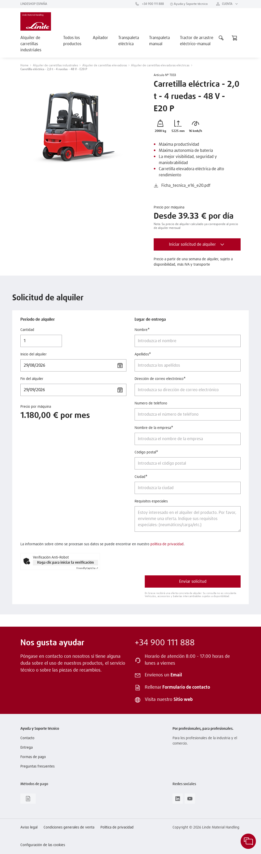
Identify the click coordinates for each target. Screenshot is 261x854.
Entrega (26, 747)
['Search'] (221, 38)
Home (24, 65)
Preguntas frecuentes (37, 766)
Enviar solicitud (192, 581)
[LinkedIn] (178, 800)
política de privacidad (167, 544)
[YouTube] (190, 800)
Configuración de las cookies (42, 845)
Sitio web (183, 699)
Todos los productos (72, 41)
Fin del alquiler (31, 379)
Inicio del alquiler (33, 354)
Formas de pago (33, 757)
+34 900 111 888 (152, 4)
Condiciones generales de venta (69, 827)
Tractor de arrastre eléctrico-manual (196, 41)
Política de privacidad (117, 827)
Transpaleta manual (159, 41)
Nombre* (142, 330)
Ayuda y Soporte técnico (190, 4)
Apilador (100, 38)
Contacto (27, 738)
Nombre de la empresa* (154, 428)
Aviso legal (28, 827)
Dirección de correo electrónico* (160, 379)
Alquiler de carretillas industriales (30, 44)
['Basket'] (234, 38)
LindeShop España (33, 4)
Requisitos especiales (151, 501)
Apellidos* (143, 354)
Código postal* (146, 452)
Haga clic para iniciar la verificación (65, 562)
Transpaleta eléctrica (128, 41)
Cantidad (27, 330)
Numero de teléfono (151, 403)
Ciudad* (141, 477)
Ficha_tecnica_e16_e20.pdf (186, 185)
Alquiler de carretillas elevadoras (104, 65)
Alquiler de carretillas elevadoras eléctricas (160, 65)
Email (176, 675)
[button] (156, 185)
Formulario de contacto (186, 687)
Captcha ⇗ (87, 568)
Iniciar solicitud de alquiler (192, 244)
